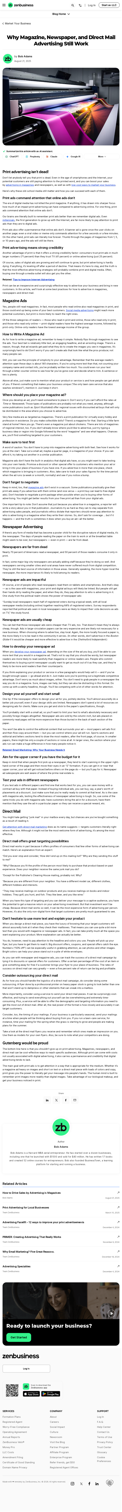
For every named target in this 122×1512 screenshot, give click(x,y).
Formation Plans (12, 1417)
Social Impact (57, 1427)
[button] (111, 1313)
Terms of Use (104, 1437)
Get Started (19, 1337)
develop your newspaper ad (30, 652)
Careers (54, 1422)
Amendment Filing (13, 1457)
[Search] (73, 5)
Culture (54, 1432)
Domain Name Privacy (15, 1467)
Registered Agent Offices (64, 1467)
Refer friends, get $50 (62, 1462)
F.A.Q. (100, 1422)
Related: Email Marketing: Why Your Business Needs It (34, 749)
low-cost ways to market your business (93, 185)
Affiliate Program (59, 1452)
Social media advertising (80, 310)
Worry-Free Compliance (16, 1427)
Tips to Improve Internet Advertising (33, 279)
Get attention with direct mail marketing (25, 827)
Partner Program (59, 1447)
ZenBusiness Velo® (13, 1442)
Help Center (104, 1427)
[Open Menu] (4, 5)
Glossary (102, 1452)
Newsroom (56, 1437)
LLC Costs (8, 1452)
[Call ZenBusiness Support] (80, 6)
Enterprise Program (61, 1457)
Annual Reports (11, 1437)
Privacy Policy (105, 1442)
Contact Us (103, 1432)
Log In (91, 5)
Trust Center (104, 1447)
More (100, 156)
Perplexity (35, 156)
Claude (53, 156)
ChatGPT (14, 156)
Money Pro (9, 1447)
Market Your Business (18, 23)
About (53, 1417)
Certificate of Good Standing (19, 1462)
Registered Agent (12, 1422)
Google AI (75, 156)
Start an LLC (109, 5)
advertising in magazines (20, 185)
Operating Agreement (15, 1432)
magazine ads (36, 487)
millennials (9, 220)
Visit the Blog (57, 1442)
